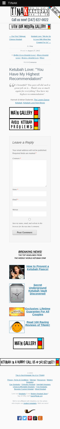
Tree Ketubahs (41, 387)
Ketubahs (22, 394)
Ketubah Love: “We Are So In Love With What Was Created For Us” (41, 39)
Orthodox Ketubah (28, 384)
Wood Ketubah (40, 389)
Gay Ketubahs (14, 384)
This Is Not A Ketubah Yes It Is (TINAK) (30, 375)
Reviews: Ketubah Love (30, 57)
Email (15, 199)
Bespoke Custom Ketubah (24, 389)
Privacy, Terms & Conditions (17, 380)
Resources (41, 380)
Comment (16, 158)
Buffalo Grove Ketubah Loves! (25, 55)
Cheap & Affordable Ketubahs (24, 387)
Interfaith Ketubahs (44, 384)
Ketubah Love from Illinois (34, 103)
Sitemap (33, 380)
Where (42, 57)
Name (15, 189)
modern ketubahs (30, 403)
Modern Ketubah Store (39, 394)
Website (15, 209)
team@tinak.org (36, 396)
